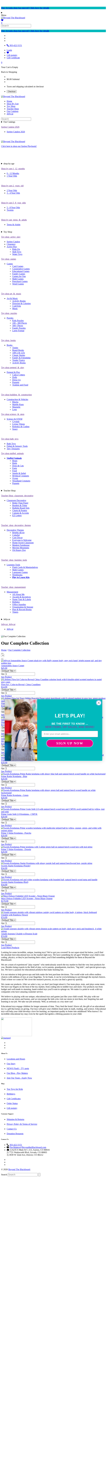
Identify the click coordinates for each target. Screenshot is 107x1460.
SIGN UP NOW (69, 743)
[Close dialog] (98, 702)
